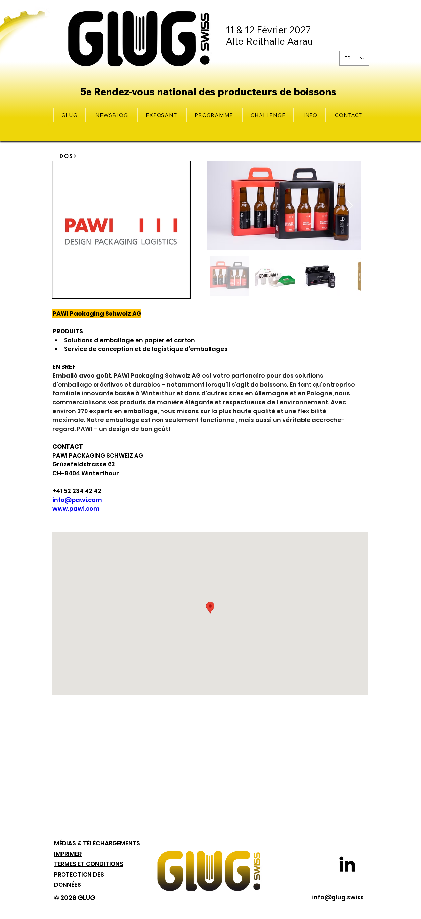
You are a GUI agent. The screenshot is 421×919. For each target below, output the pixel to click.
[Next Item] (349, 206)
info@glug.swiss (338, 897)
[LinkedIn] (347, 864)
